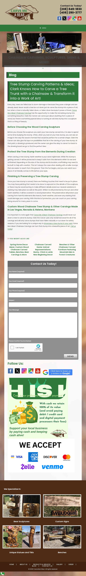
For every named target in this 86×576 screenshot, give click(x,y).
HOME (11, 564)
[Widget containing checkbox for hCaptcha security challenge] (26, 347)
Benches (62, 552)
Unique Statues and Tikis (21, 552)
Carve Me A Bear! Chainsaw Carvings (48, 215)
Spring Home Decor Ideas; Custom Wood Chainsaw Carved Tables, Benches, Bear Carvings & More (19, 249)
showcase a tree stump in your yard (58, 223)
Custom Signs (62, 521)
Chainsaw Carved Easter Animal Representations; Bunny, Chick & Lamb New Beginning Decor (43, 249)
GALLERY (59, 564)
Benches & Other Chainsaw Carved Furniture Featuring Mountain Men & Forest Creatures (67, 249)
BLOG (34, 566)
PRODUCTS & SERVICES (42, 564)
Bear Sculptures (21, 521)
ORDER (70, 564)
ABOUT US (23, 564)
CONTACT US (47, 566)
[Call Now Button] (2, 574)
